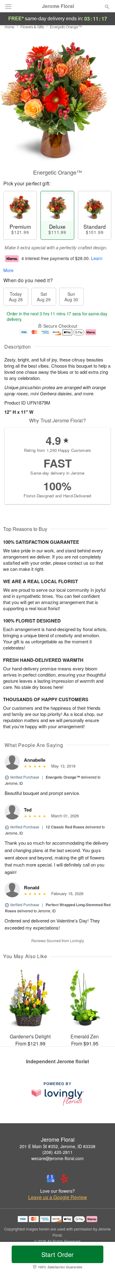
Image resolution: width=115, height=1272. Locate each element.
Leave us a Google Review (57, 1197)
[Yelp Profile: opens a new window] (64, 1178)
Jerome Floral (58, 6)
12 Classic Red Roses (65, 827)
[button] (102, 1258)
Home (9, 26)
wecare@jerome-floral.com (57, 1158)
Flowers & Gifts (32, 26)
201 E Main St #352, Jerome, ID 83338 (57, 1146)
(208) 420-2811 (57, 1152)
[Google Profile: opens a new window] (51, 1178)
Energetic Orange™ (63, 777)
